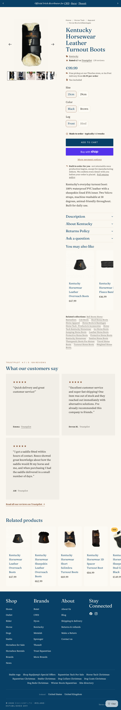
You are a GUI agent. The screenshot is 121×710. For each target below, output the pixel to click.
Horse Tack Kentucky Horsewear (87, 327)
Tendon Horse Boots (98, 338)
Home (68, 20)
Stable (9, 638)
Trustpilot (87, 60)
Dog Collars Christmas (70, 678)
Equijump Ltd (23, 703)
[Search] (9, 11)
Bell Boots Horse (95, 316)
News (9, 662)
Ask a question (78, 238)
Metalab (38, 632)
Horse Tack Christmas (97, 674)
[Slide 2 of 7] (21, 76)
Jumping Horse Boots (76, 332)
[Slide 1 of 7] (12, 76)
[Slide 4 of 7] (40, 76)
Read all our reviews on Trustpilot (24, 504)
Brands (9, 656)
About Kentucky (79, 224)
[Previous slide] (3, 3)
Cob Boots (84, 319)
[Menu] (3, 11)
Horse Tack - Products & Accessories (83, 325)
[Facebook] (91, 613)
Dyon (36, 620)
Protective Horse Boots (77, 335)
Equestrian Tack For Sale (71, 674)
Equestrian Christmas (24, 678)
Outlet (9, 614)
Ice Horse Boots (101, 329)
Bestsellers (71, 319)
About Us (66, 608)
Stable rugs (15, 674)
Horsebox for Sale (15, 644)
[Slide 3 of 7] (31, 76)
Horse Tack (79, 20)
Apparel (91, 20)
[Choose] (89, 274)
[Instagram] (96, 613)
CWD (36, 614)
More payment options (90, 159)
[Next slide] (118, 3)
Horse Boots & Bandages (80, 23)
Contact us (66, 638)
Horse (9, 626)
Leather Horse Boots (99, 332)
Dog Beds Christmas (37, 682)
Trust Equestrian (42, 650)
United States (55, 694)
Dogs (8, 632)
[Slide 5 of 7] (50, 76)
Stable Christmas (46, 678)
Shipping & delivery (71, 620)
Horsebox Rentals (15, 650)
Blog (63, 614)
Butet (36, 608)
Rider (9, 620)
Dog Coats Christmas (95, 678)
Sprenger (38, 638)
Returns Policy (78, 231)
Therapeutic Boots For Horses (80, 341)
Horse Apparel (73, 322)
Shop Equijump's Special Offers (39, 674)
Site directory (86, 682)
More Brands (40, 656)
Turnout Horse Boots (84, 344)
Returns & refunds (71, 626)
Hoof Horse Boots (99, 319)
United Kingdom (73, 694)
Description (75, 216)
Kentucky (39, 626)
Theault (38, 644)
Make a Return (69, 632)
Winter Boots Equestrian (64, 682)
